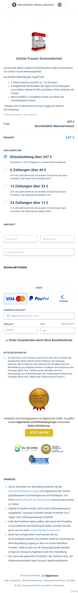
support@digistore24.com (45, 530)
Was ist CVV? (67, 324)
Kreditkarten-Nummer (14, 310)
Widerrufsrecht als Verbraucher (32, 499)
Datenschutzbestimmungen (24, 491)
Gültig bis (8, 324)
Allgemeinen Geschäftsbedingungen (36, 422)
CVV (42, 324)
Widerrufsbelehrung (39, 425)
